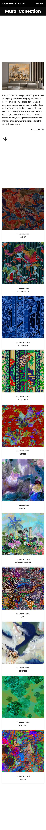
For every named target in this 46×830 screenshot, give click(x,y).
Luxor (23, 237)
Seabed (23, 454)
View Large (42, 189)
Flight (23, 616)
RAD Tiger (23, 399)
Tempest (23, 671)
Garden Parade (23, 562)
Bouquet (23, 725)
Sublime (23, 508)
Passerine (23, 345)
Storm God (23, 291)
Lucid (23, 779)
